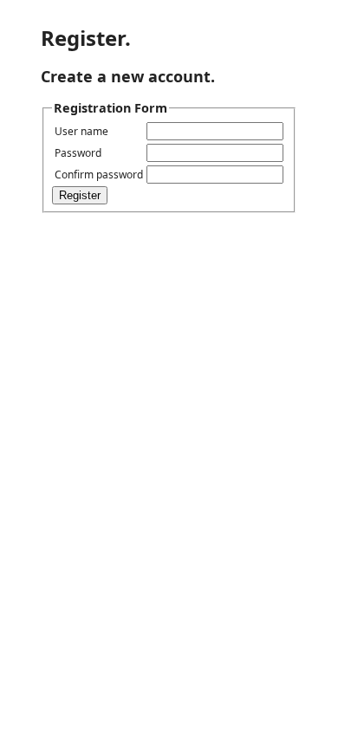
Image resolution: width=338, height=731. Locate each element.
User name (81, 131)
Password (78, 153)
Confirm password (99, 174)
